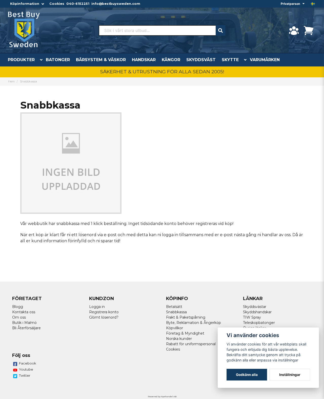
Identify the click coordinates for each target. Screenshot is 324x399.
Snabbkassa (176, 312)
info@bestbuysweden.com (115, 4)
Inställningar (289, 375)
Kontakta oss (23, 312)
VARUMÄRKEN (265, 59)
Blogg (17, 306)
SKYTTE (230, 59)
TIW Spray (252, 317)
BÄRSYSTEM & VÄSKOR (101, 59)
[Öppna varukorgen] (308, 30)
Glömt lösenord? (103, 317)
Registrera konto (104, 312)
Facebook (27, 363)
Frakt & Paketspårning (185, 317)
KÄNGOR (171, 59)
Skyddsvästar (254, 306)
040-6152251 (77, 4)
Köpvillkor (174, 328)
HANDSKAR (144, 59)
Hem (11, 81)
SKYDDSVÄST (201, 59)
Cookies (56, 4)
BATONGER (58, 59)
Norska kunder (179, 338)
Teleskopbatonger (259, 322)
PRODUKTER (21, 59)
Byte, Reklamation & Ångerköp (193, 322)
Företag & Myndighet (185, 333)
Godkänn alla (247, 375)
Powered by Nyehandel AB (162, 396)
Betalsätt (174, 306)
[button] (313, 4)
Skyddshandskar (257, 312)
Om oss (19, 317)
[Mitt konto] (294, 30)
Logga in (97, 306)
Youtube (26, 369)
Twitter (24, 375)
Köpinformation (24, 4)
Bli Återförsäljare (26, 328)
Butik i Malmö (24, 322)
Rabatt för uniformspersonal (191, 344)
